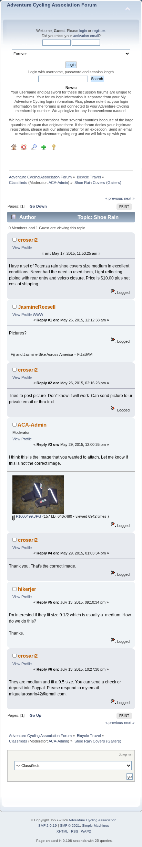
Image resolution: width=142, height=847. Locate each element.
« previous (114, 198)
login (83, 31)
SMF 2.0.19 (47, 825)
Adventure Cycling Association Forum (52, 5)
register (98, 31)
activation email (86, 36)
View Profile (22, 247)
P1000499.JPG (28, 516)
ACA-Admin (58, 182)
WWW (38, 314)
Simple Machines (95, 825)
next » (129, 198)
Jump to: (126, 755)
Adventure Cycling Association (92, 820)
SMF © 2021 (70, 825)
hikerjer (27, 589)
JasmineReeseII (36, 307)
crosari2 (28, 240)
